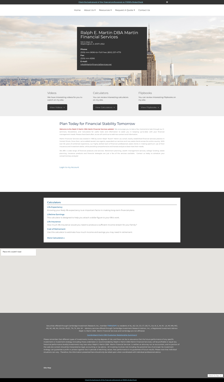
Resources (104, 10)
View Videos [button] (56, 107)
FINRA (110, 326)
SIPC (115, 326)
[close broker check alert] (167, 2)
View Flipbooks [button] (149, 107)
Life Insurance (54, 222)
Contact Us (144, 10)
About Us (89, 10)
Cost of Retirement (56, 229)
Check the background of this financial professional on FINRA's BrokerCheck (111, 2)
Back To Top (214, 375)
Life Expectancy (54, 207)
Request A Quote (124, 10)
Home (77, 10)
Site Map (47, 368)
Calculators (54, 202)
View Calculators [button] (103, 107)
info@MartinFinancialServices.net (96, 64)
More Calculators (56, 238)
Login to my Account (69, 167)
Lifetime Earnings (55, 214)
